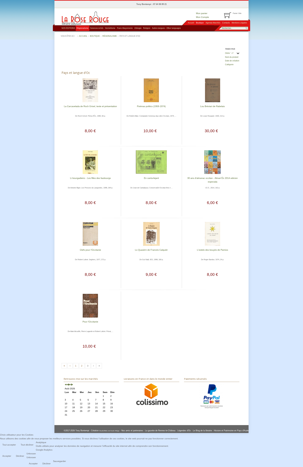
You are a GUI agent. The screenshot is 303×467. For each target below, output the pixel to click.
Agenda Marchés (213, 23)
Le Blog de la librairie (202, 430)
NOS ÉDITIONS (68, 28)
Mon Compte (202, 17)
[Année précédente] (66, 384)
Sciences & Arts (96, 28)
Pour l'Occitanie (90, 321)
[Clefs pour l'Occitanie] (90, 233)
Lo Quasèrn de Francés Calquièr (151, 250)
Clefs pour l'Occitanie (90, 250)
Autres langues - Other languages (166, 28)
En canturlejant (151, 178)
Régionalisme (83, 28)
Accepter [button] (6, 456)
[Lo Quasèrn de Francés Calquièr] (151, 233)
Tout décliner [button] (27, 444)
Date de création (232, 61)
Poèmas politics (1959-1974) (151, 106)
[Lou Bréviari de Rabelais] (212, 90)
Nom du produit (231, 57)
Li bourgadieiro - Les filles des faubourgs (90, 178)
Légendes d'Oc (184, 430)
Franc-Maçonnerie (125, 28)
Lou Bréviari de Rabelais (212, 106)
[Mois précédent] (68, 384)
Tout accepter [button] (9, 444)
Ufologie (138, 28)
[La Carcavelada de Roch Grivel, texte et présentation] (90, 90)
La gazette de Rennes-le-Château (160, 430)
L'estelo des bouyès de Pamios (212, 250)
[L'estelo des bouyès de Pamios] (212, 233)
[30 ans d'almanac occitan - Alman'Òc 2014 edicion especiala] (212, 162)
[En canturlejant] (151, 162)
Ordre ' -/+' (229, 53)
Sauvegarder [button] (59, 461)
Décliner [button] (20, 456)
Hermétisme (110, 28)
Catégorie (229, 64)
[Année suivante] (70, 384)
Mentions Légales (239, 23)
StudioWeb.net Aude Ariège (109, 431)
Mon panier (201, 13)
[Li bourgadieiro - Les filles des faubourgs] (90, 162)
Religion (146, 28)
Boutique (200, 23)
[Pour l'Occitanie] (90, 305)
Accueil (191, 23)
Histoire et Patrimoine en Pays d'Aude (231, 430)
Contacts (226, 23)
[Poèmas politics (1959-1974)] (151, 90)
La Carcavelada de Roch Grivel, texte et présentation (90, 106)
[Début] (64, 365)
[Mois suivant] (72, 384)
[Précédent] (70, 365)
